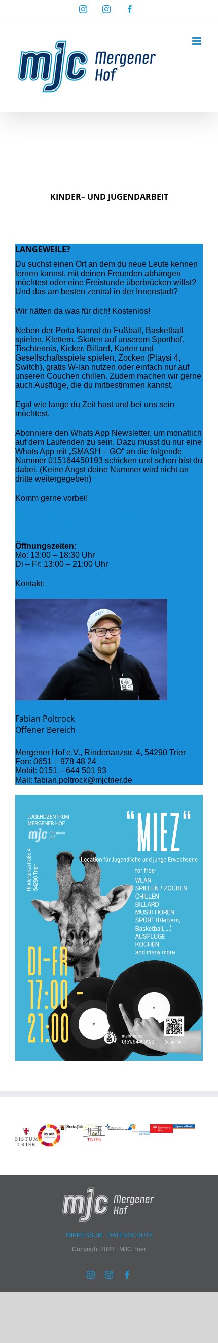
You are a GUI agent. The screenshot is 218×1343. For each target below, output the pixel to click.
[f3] (139, 1128)
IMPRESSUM (85, 1235)
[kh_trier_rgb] (116, 1128)
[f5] (26, 1128)
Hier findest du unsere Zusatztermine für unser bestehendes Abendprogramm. (98, 522)
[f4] (71, 1128)
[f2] (94, 1128)
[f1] (161, 1128)
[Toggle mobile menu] (197, 41)
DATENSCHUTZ (130, 1235)
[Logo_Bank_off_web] (184, 1128)
